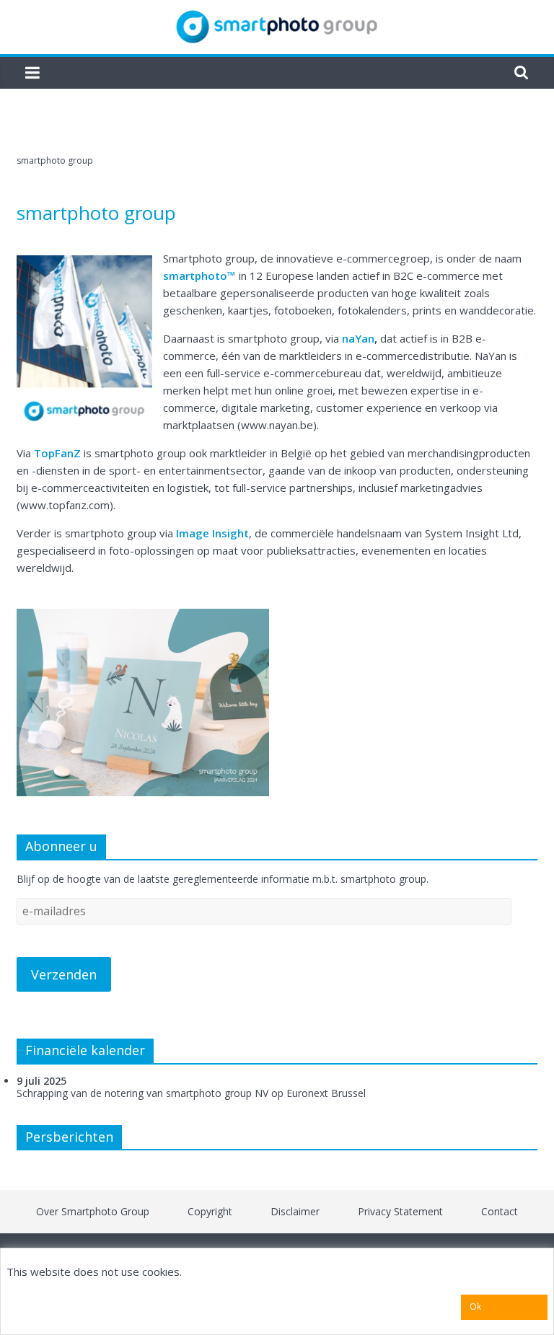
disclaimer (295, 1211)
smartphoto (195, 275)
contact (499, 1211)
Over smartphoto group (92, 1211)
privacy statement (400, 1211)
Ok (475, 1306)
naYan (358, 338)
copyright (210, 1211)
